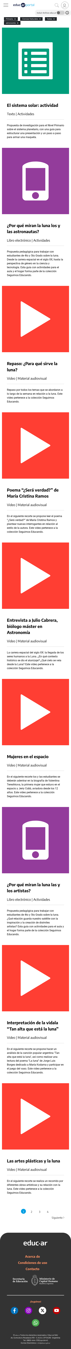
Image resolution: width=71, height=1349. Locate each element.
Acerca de (32, 1256)
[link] (65, 5)
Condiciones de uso (32, 1263)
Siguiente (58, 1217)
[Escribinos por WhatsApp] (35, 1322)
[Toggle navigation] (3, 2)
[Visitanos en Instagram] (28, 1310)
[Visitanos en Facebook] (14, 1310)
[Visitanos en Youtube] (56, 1310)
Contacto (32, 1269)
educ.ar (17, 1335)
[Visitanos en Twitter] (42, 1310)
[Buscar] (57, 5)
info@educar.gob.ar (43, 1343)
